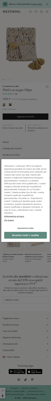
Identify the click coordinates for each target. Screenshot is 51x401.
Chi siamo (9, 220)
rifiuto (14, 209)
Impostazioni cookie (25, 228)
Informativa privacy (14, 216)
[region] (25, 200)
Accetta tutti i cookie (25, 235)
